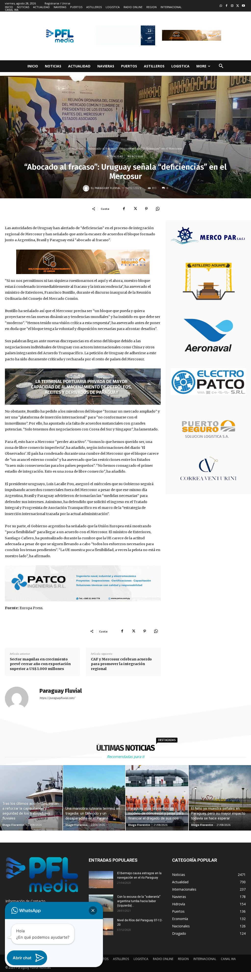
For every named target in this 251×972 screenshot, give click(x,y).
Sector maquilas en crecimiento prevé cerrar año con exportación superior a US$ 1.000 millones (40, 664)
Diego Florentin (13, 825)
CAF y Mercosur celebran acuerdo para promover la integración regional (121, 664)
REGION (183, 959)
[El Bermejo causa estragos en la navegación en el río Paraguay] (101, 879)
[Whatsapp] (221, 6)
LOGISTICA (141, 959)
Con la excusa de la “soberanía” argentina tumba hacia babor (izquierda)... (138, 901)
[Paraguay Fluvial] (87, 188)
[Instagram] (232, 6)
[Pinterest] (146, 209)
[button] (221, 66)
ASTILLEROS (121, 959)
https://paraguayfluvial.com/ (57, 698)
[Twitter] (237, 6)
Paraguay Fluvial (108, 188)
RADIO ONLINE (163, 959)
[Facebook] (226, 6)
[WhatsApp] (158, 209)
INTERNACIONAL (204, 959)
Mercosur (135, 156)
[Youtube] (243, 6)
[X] (135, 209)
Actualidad (76, 148)
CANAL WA (228, 959)
